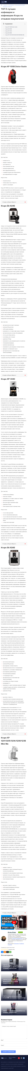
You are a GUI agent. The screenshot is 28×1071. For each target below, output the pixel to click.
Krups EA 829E (8, 29)
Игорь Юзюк (12, 932)
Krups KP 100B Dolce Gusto (11, 27)
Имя (2, 1040)
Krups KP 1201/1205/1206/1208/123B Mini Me (14, 34)
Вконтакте (16, 943)
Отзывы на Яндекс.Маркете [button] (9, 202)
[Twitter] (7, 952)
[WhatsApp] (10, 952)
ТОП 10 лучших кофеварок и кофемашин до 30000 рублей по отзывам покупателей (13, 966)
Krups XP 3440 (8, 31)
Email (2, 1045)
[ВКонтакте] (2, 952)
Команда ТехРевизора (17, 938)
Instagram (10, 944)
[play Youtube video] (14, 922)
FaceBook (21, 943)
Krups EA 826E (8, 32)
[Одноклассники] (5, 952)
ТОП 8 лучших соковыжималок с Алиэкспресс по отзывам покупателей (13, 981)
